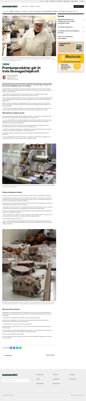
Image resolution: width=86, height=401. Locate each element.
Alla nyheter (5, 11)
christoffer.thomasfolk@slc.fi (12, 76)
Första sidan (40, 374)
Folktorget (59, 1)
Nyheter (55, 374)
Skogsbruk (17, 11)
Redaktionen (74, 1)
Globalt (24, 11)
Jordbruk (11, 11)
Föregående (8, 355)
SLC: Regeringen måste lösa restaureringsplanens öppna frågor (68, 31)
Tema (74, 11)
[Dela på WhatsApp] (20, 348)
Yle (77, 11)
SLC (28, 11)
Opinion (31, 11)
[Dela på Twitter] (17, 348)
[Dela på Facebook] (11, 348)
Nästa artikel (50, 355)
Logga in (77, 6)
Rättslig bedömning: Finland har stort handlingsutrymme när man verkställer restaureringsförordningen (66, 21)
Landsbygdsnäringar (47, 11)
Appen (46, 1)
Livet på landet (61, 11)
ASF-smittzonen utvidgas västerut (65, 27)
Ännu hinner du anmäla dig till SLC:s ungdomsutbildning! (65, 37)
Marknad (55, 11)
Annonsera (52, 1)
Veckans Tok (69, 11)
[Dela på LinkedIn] (14, 348)
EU (20, 11)
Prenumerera (67, 1)
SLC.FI (41, 1)
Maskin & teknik (37, 11)
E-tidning (72, 374)
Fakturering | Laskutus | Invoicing (77, 395)
